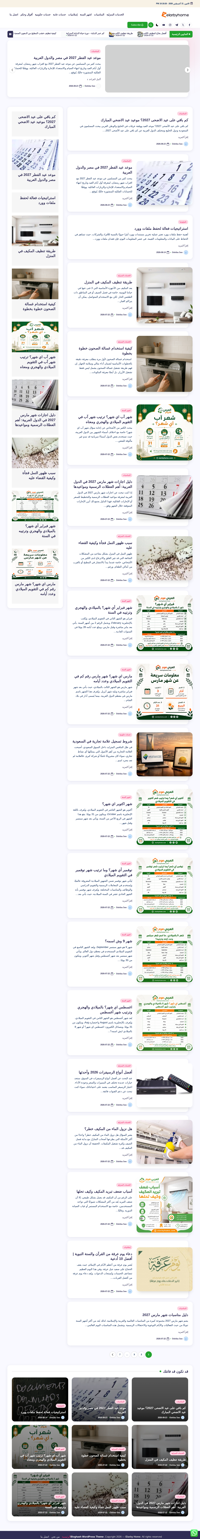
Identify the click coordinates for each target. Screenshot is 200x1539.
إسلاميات (127, 1247)
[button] (137, 25)
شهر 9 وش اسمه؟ (118, 941)
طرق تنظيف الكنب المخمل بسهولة (39, 33)
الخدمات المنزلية (124, 276)
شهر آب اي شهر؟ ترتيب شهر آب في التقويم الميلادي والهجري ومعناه (37, 362)
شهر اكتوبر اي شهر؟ (117, 804)
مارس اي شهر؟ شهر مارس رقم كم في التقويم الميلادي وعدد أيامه (35, 589)
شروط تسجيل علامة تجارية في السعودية (102, 741)
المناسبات (95, 51)
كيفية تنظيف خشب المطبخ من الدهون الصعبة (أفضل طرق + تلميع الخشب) (143, 33)
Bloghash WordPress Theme (87, 1536)
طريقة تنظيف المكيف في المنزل (108, 282)
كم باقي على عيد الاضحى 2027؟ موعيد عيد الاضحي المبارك (144, 120)
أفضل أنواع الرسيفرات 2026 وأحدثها (105, 1072)
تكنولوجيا (183, 222)
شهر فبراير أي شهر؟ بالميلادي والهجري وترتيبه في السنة (37, 531)
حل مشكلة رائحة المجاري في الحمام (82, 33)
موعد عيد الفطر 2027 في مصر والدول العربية (67, 58)
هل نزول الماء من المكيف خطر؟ (108, 1129)
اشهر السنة (126, 410)
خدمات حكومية (125, 735)
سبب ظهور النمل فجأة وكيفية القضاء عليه (100, 1507)
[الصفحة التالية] (113, 1354)
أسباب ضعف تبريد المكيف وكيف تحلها (104, 1191)
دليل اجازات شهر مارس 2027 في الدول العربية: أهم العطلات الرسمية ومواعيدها (35, 420)
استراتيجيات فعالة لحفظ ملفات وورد (161, 228)
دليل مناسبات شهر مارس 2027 (165, 1315)
